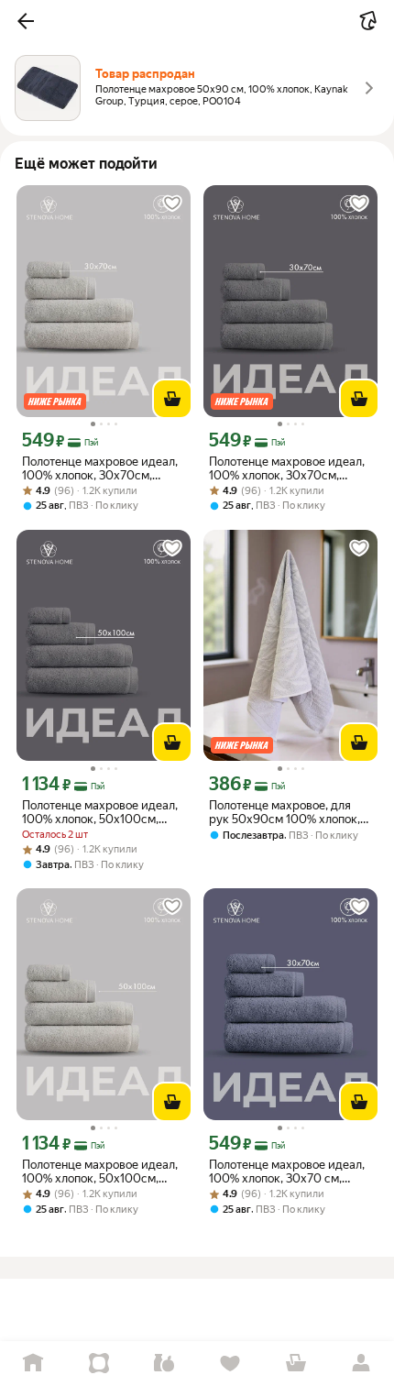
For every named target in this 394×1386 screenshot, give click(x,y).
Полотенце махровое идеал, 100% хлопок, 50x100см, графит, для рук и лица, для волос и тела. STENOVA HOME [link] (100, 812)
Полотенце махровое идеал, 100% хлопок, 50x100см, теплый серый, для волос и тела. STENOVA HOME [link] (100, 1171)
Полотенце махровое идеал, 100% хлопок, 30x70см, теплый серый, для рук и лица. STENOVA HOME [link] (100, 468)
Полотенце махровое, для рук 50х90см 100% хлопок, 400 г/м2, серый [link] (284, 812)
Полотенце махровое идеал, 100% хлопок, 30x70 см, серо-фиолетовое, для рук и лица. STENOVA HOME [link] (287, 1171)
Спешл (99, 1363)
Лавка (164, 1363)
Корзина (296, 1363)
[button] (26, 21)
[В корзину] (172, 399)
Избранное (230, 1363)
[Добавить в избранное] (172, 203)
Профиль (361, 1363)
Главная (33, 1363)
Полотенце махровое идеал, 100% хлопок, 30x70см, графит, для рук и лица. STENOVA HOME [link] (287, 468)
